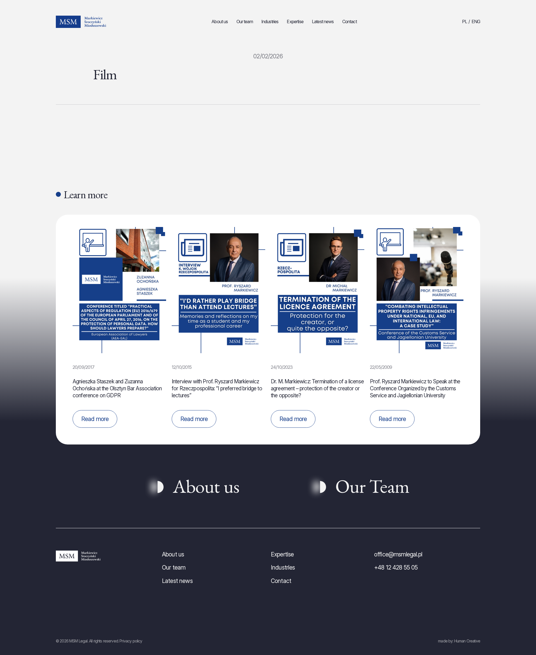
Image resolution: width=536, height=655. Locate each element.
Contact (349, 21)
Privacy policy (130, 641)
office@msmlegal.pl (398, 554)
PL (464, 21)
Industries (270, 21)
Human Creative (467, 641)
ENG (476, 21)
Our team (244, 21)
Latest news (323, 21)
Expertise (295, 21)
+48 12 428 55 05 (396, 567)
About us (219, 21)
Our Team (372, 486)
